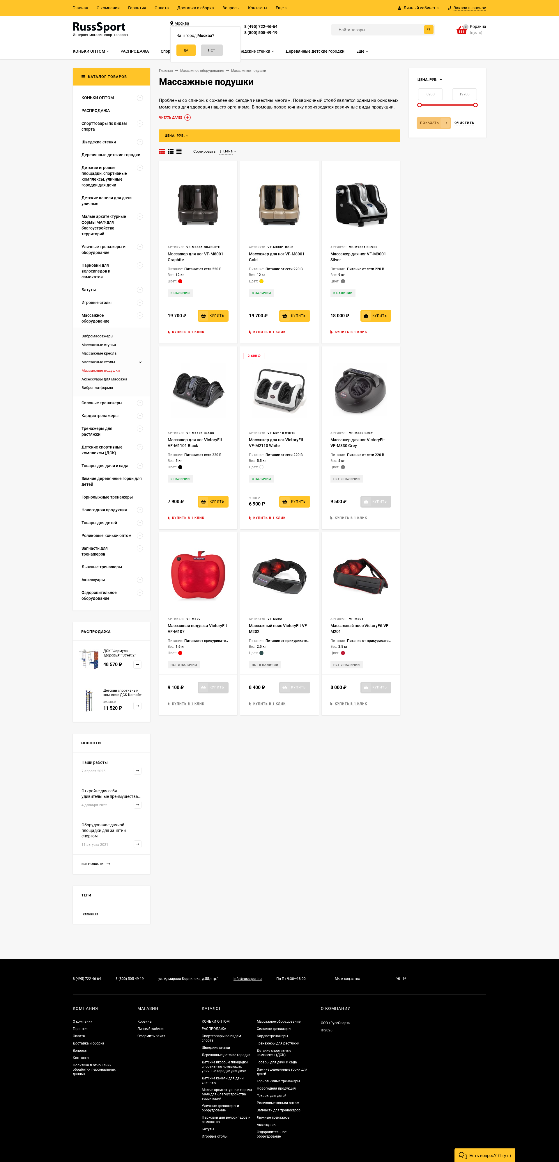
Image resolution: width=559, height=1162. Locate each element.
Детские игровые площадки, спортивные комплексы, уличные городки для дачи (225, 1066)
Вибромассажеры (97, 336)
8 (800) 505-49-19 (260, 32)
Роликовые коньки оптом (278, 1103)
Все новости (93, 864)
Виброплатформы (97, 387)
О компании (108, 8)
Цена (228, 151)
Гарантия (137, 8)
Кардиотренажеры (272, 1036)
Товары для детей (271, 1096)
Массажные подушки (101, 370)
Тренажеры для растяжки (278, 1043)
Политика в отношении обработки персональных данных (94, 1069)
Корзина (144, 1021)
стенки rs (90, 914)
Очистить (464, 123)
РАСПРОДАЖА (214, 1029)
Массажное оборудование (278, 1021)
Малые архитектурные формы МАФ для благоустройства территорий (227, 1094)
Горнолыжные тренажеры (278, 1081)
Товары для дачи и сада (277, 1062)
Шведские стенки (216, 1048)
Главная (80, 8)
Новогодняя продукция (276, 1088)
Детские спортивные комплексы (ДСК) (274, 1053)
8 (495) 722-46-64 (260, 26)
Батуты (208, 1129)
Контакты (257, 8)
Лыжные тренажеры (273, 1117)
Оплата (162, 8)
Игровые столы (214, 1136)
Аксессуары (266, 1125)
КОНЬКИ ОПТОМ (215, 1021)
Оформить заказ (151, 1036)
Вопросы (231, 8)
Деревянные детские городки (226, 1055)
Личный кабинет (151, 1029)
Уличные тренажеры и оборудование (220, 1108)
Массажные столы (98, 362)
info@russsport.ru (247, 979)
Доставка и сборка (195, 8)
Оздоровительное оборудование (271, 1134)
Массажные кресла (99, 353)
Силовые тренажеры (274, 1029)
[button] (484, 1155)
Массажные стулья (99, 345)
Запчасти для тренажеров (278, 1110)
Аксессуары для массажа (104, 379)
